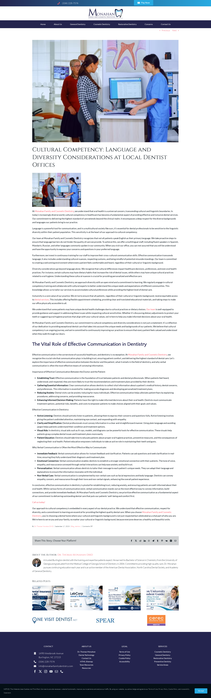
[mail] (56, 671)
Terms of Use (153, 689)
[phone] (61, 671)
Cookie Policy (172, 689)
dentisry (78, 526)
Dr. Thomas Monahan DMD (43, 526)
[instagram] (45, 671)
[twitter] (40, 671)
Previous (166, 30)
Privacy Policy (163, 689)
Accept (201, 691)
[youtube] (51, 671)
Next (174, 30)
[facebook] (34, 671)
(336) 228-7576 (70, 3)
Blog (72, 526)
